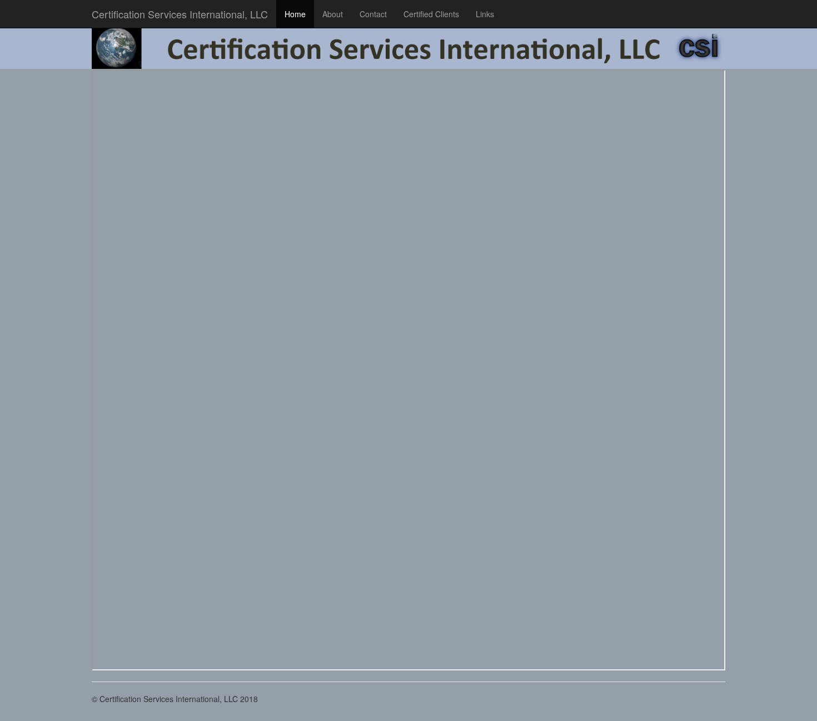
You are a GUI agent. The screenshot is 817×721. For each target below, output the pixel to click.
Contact (373, 13)
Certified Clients (431, 13)
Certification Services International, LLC (180, 14)
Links (485, 13)
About (332, 13)
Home (295, 13)
